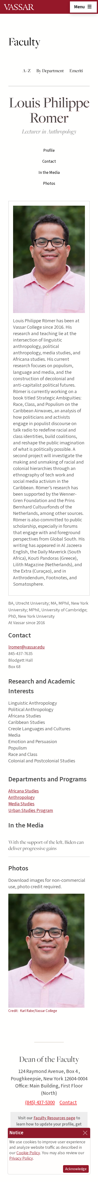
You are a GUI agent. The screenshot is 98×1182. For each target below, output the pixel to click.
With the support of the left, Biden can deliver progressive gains (46, 845)
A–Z (27, 70)
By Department (50, 70)
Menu (80, 7)
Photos (49, 183)
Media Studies (21, 804)
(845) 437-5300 (40, 1102)
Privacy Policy (21, 1158)
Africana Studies (23, 791)
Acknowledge (76, 1169)
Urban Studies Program (30, 810)
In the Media (49, 173)
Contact (49, 161)
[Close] (85, 1132)
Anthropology (21, 797)
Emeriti (76, 70)
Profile (49, 150)
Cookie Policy (28, 1153)
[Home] (19, 7)
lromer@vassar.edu (26, 647)
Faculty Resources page (54, 1118)
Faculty (24, 41)
